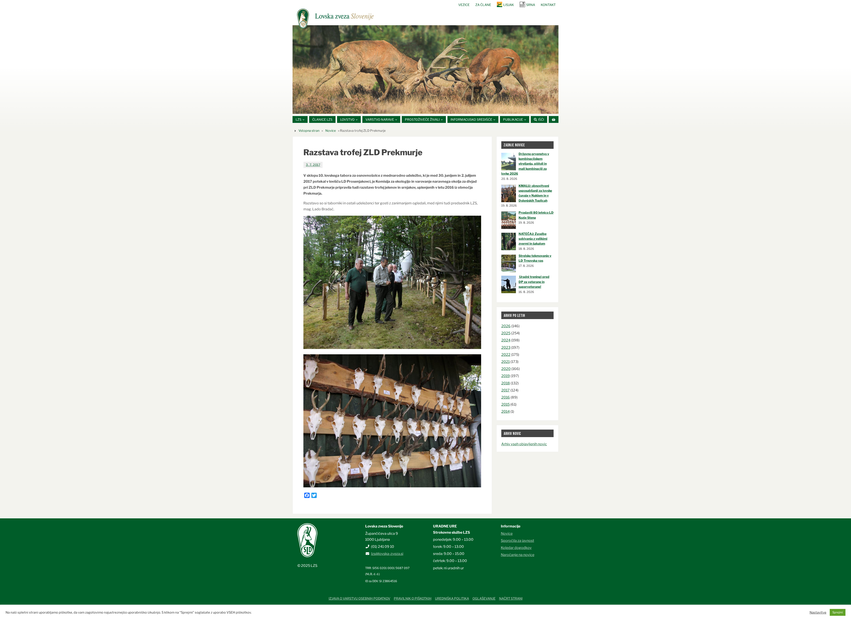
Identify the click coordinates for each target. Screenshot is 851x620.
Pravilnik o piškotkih (412, 599)
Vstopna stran (309, 131)
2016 (505, 397)
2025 (505, 333)
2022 (505, 355)
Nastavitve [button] (818, 612)
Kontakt (548, 5)
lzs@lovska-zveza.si (387, 554)
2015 (505, 404)
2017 (505, 390)
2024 (505, 340)
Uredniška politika (452, 599)
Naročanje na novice (517, 555)
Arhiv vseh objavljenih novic (524, 444)
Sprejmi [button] (837, 612)
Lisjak (508, 5)
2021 (505, 362)
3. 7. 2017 (313, 165)
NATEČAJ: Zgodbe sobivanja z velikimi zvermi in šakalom (533, 239)
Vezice (464, 5)
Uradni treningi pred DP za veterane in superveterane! (534, 282)
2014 (505, 411)
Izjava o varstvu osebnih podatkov (359, 599)
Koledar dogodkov (516, 548)
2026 (506, 326)
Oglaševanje (484, 599)
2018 (505, 383)
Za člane (483, 5)
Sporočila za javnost (517, 541)
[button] (412, 108)
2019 (505, 376)
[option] (425, 69)
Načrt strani (511, 599)
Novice (330, 131)
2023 (505, 347)
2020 (506, 369)
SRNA (530, 5)
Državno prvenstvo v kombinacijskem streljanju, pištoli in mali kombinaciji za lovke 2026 (525, 164)
